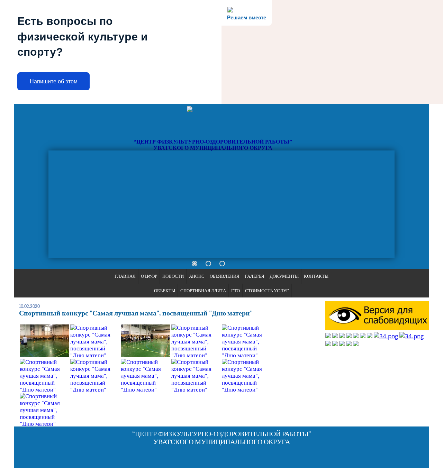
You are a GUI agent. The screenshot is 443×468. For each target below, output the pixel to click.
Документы (284, 276)
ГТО (235, 290)
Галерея (254, 276)
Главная (125, 276)
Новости (173, 276)
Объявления (224, 276)
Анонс (197, 276)
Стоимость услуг (267, 290)
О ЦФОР (149, 276)
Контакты (316, 276)
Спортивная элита (203, 290)
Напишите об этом (54, 81)
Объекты (164, 290)
